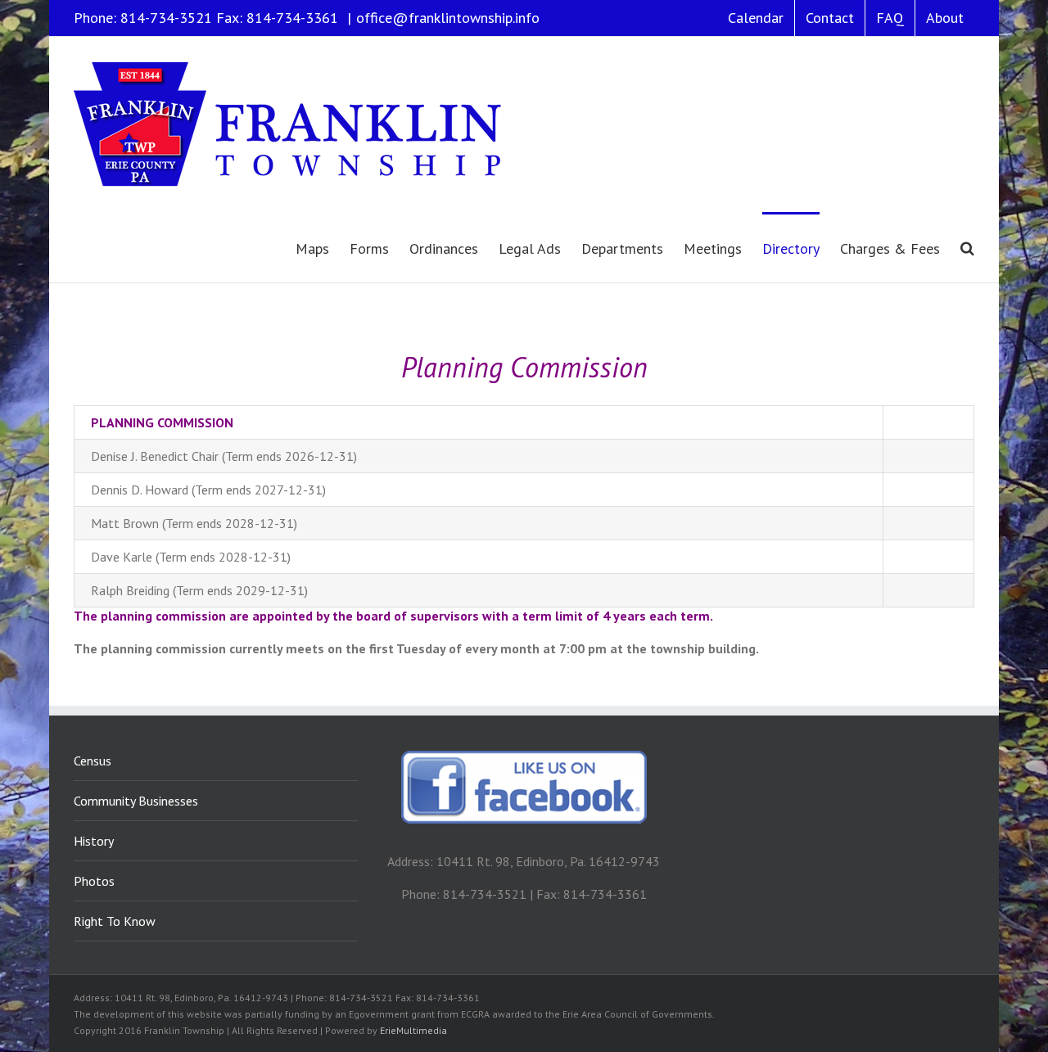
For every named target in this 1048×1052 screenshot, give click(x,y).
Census (92, 760)
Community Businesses (136, 800)
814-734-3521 (166, 17)
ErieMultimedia (413, 1030)
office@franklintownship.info (448, 17)
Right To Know (115, 921)
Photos (94, 881)
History (94, 841)
